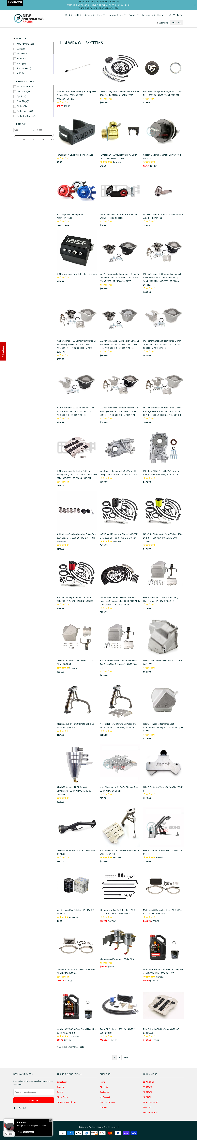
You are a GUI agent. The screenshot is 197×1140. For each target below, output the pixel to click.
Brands (134, 14)
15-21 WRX (147, 1092)
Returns (60, 1092)
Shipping (60, 1087)
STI (78, 14)
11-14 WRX (147, 1087)
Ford (101, 14)
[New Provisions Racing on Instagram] (20, 1107)
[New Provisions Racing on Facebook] (15, 1107)
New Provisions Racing (94, 1127)
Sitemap (103, 1107)
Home (102, 1082)
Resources (148, 14)
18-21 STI (147, 1097)
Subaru (89, 14)
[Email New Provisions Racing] (25, 1107)
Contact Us (104, 1092)
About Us (104, 1087)
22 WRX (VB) (148, 1082)
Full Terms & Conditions (66, 1102)
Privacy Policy (62, 1097)
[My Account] (178, 15)
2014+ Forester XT (150, 1102)
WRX (68, 14)
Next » (126, 1057)
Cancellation (62, 1082)
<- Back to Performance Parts (70, 1047)
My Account (105, 1097)
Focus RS (147, 1107)
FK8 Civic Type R (150, 1112)
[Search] (182, 15)
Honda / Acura (117, 14)
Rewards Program (107, 1102)
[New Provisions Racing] (28, 18)
